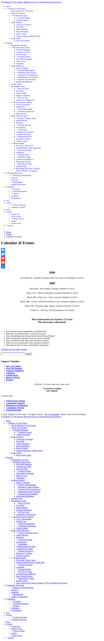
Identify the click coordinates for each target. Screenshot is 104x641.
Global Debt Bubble (25, 109)
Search (13, 221)
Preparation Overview (19, 45)
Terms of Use (16, 216)
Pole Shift (19, 27)
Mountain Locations (23, 139)
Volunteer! (10, 373)
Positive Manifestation (26, 70)
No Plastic (20, 91)
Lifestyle (14, 178)
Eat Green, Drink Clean (24, 146)
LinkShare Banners (20, 191)
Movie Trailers (21, 34)
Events (8, 203)
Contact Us (15, 214)
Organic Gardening (23, 95)
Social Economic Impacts (22, 102)
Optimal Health (18, 143)
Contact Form (16, 223)
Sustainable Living (18, 86)
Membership (17, 182)
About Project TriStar (15, 401)
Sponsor (16, 194)
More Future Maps (23, 41)
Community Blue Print (14, 173)
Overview (16, 189)
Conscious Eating (24, 150)
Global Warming (22, 29)
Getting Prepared (22, 20)
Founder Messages (20, 16)
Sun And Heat (21, 54)
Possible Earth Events (21, 48)
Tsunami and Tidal (23, 52)
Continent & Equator (23, 134)
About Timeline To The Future (22, 11)
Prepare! (9, 43)
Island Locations (22, 141)
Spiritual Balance (17, 66)
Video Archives (16, 22)
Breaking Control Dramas (27, 73)
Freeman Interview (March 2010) (28, 36)
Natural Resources (25, 137)
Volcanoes (20, 64)
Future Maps (15, 38)
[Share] (52, 266)
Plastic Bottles (21, 93)
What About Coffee (25, 164)
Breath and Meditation (24, 82)
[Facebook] (52, 250)
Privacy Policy (18, 219)
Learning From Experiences (28, 75)
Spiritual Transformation (27, 80)
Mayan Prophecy (22, 32)
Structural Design (13, 410)
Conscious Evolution (23, 25)
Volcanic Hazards (24, 125)
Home (8, 6)
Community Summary (15, 403)
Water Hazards (21, 121)
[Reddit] (52, 262)
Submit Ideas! (12, 375)
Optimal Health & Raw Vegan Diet (28, 148)
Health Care (20, 107)
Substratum (22, 130)
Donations (15, 196)
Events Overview (19, 205)
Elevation (19, 123)
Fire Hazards (21, 127)
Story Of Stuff (23, 89)
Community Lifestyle (15, 408)
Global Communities (18, 185)
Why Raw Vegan (24, 157)
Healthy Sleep (21, 166)
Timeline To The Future (16, 9)
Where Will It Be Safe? (19, 116)
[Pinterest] (52, 258)
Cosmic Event (16, 84)
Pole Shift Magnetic (23, 50)
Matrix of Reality (22, 68)
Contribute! (10, 187)
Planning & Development (22, 175)
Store (8, 210)
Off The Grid (22, 98)
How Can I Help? (13, 366)
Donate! (9, 380)
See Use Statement (52, 414)
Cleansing (19, 153)
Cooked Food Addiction (24, 159)
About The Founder (18, 13)
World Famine (21, 114)
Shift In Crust (21, 61)
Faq (7, 200)
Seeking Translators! (15, 371)
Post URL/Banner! (14, 368)
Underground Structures (25, 132)
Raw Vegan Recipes (23, 162)
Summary (14, 180)
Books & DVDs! (13, 377)
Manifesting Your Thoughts (28, 77)
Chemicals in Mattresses (25, 100)
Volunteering (15, 198)
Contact (9, 212)
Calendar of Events (18, 207)
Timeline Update (24, 18)
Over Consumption (23, 105)
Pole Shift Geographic (24, 59)
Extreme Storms (24, 57)
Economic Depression (26, 111)
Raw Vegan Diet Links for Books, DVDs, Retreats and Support (41, 583)
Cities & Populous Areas (27, 118)
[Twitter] (52, 254)
